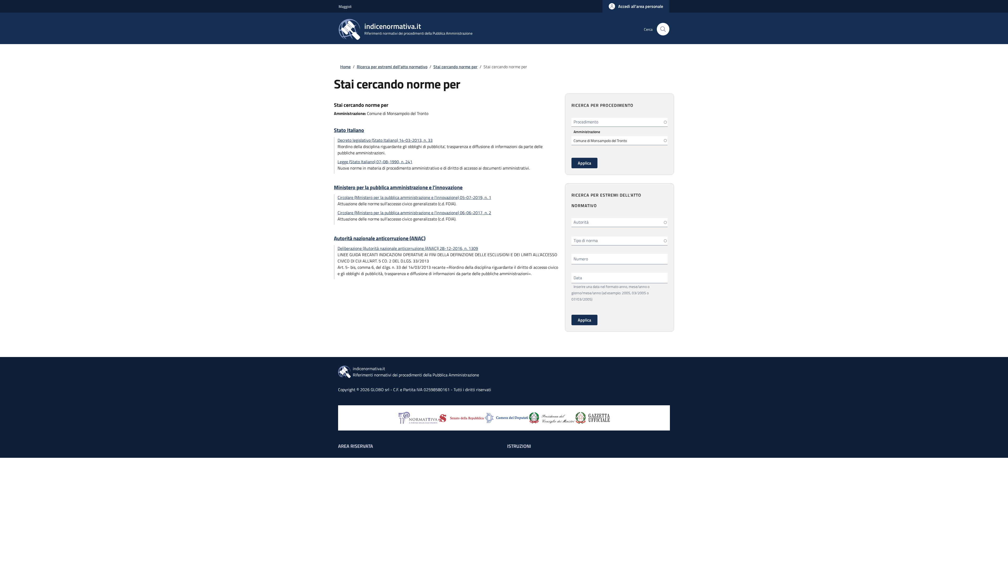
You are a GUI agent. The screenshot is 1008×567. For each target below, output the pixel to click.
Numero (581, 259)
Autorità (581, 222)
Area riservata (355, 446)
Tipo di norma (586, 240)
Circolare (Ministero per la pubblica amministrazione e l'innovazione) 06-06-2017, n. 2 (414, 212)
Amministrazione (587, 131)
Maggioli (345, 6)
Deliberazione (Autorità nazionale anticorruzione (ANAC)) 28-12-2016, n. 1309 (408, 248)
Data (578, 278)
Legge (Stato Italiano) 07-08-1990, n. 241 (375, 162)
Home (345, 67)
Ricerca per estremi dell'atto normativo (392, 67)
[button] (635, 6)
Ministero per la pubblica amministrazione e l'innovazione (398, 187)
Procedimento (586, 122)
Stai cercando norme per (455, 67)
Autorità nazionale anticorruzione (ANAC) (380, 238)
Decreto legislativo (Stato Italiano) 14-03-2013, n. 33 (385, 140)
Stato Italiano (349, 130)
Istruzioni (519, 446)
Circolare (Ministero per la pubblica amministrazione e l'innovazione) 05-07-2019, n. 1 (414, 197)
